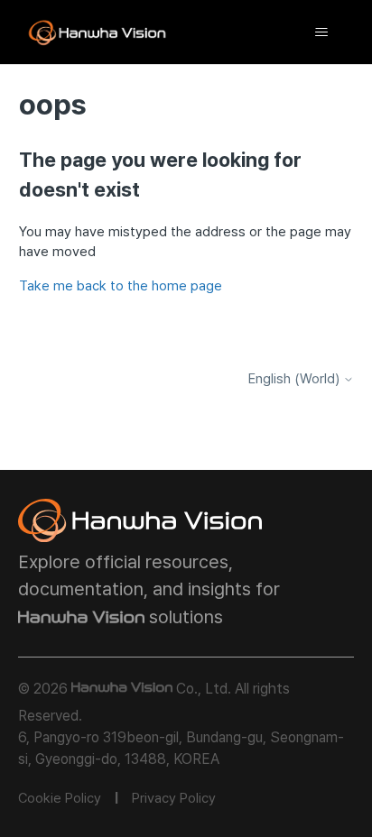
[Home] (97, 32)
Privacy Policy (174, 798)
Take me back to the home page (120, 286)
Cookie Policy (59, 798)
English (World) (295, 379)
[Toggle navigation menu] (321, 32)
